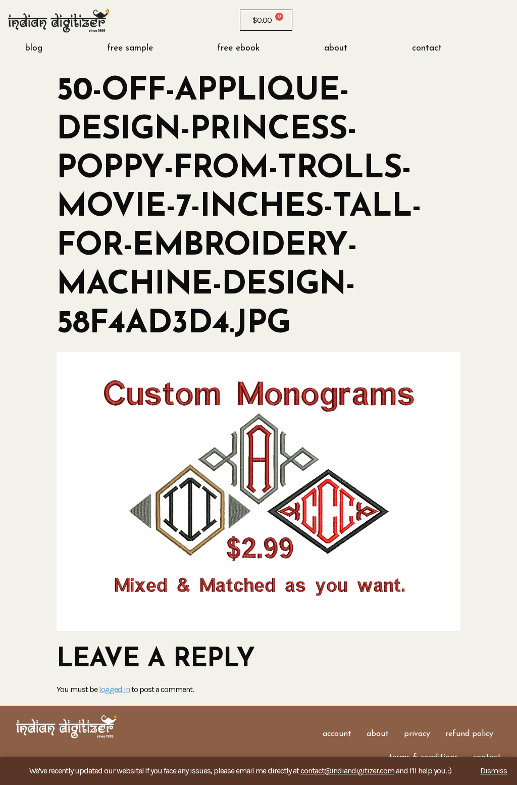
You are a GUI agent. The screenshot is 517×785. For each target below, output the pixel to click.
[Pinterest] (408, 20)
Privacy (417, 734)
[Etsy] (390, 20)
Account (337, 734)
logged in (114, 689)
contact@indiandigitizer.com (347, 770)
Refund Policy (469, 734)
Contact (427, 48)
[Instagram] (373, 20)
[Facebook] (356, 20)
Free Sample (130, 48)
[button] (484, 48)
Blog (33, 48)
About (335, 48)
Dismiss (493, 770)
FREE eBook (238, 48)
